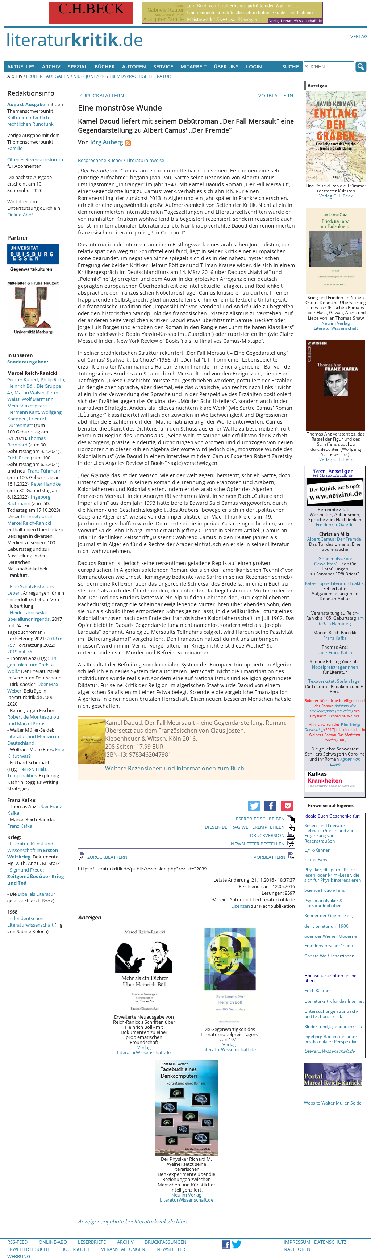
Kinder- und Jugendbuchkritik (333, 1026)
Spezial (77, 66)
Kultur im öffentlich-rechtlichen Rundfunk (30, 120)
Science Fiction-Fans (324, 890)
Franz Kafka (19, 826)
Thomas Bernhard (26, 441)
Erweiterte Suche (28, 1249)
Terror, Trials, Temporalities (27, 772)
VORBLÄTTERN (276, 95)
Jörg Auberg (106, 142)
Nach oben (297, 1249)
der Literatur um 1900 (326, 926)
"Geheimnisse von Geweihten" (333, 561)
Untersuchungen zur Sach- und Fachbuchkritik (331, 1013)
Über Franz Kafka (334, 652)
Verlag (358, 36)
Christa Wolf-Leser (323, 955)
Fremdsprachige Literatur (140, 76)
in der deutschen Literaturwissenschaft (30, 921)
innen (348, 955)
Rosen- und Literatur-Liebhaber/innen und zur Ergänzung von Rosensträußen (329, 832)
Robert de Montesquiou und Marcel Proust (33, 720)
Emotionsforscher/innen (328, 945)
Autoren (134, 66)
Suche (290, 66)
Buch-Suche (75, 1249)
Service (163, 66)
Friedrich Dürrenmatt (27, 421)
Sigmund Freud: (35, 876)
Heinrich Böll (20, 386)
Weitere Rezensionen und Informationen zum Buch (174, 768)
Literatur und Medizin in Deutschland (33, 739)
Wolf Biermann (38, 399)
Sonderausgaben (27, 361)
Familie (14, 148)
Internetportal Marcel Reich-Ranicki (29, 519)
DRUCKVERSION (267, 835)
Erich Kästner (317, 990)
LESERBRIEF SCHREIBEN (259, 818)
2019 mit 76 (19, 651)
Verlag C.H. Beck (336, 196)
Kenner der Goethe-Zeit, (328, 915)
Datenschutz (330, 1242)
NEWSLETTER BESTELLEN (258, 843)
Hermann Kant (23, 412)
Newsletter (171, 1249)
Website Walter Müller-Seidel (333, 1103)
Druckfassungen (166, 1242)
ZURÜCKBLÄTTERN (101, 95)
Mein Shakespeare (27, 405)
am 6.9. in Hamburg (341, 620)
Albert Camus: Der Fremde (334, 539)
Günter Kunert (22, 379)
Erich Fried (18, 457)
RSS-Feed (17, 1242)
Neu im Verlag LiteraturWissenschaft (336, 325)
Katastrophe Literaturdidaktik (334, 583)
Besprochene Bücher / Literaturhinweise (121, 160)
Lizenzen (240, 906)
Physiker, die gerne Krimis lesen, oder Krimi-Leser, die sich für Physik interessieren (332, 874)
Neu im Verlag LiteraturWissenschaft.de (186, 1197)
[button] (254, 806)
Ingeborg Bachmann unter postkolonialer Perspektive (331, 1039)
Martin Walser (29, 392)
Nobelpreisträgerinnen (335, 667)
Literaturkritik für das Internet (334, 1001)
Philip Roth (52, 379)
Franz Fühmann (45, 470)
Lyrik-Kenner (317, 850)
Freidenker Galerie (335, 524)
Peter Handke (46, 484)
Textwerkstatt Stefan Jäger (335, 681)
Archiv (51, 66)
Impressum (297, 1242)
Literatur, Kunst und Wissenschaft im (32, 850)
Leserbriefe (92, 1242)
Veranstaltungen (123, 1249)
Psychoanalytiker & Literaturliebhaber (323, 902)
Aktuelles (21, 66)
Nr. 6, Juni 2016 (89, 76)
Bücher (105, 66)
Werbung (18, 1256)
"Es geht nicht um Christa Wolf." (31, 664)
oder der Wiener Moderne (330, 936)
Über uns (226, 66)
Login (254, 66)
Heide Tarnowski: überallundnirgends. (29, 615)
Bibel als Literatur (36, 894)
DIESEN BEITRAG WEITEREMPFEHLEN (245, 827)
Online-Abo (19, 214)
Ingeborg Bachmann (28, 500)
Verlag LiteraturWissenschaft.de (144, 1050)
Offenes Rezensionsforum (35, 159)
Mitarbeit (193, 66)
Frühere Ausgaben (48, 76)
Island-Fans (315, 859)
